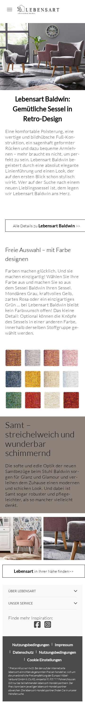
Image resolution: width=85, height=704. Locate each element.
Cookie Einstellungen (44, 659)
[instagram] (47, 624)
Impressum (64, 644)
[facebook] (37, 624)
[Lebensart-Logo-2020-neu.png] (38, 9)
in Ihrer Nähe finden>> (43, 571)
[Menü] (9, 9)
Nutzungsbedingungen (30, 644)
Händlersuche (16, 694)
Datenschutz (23, 652)
